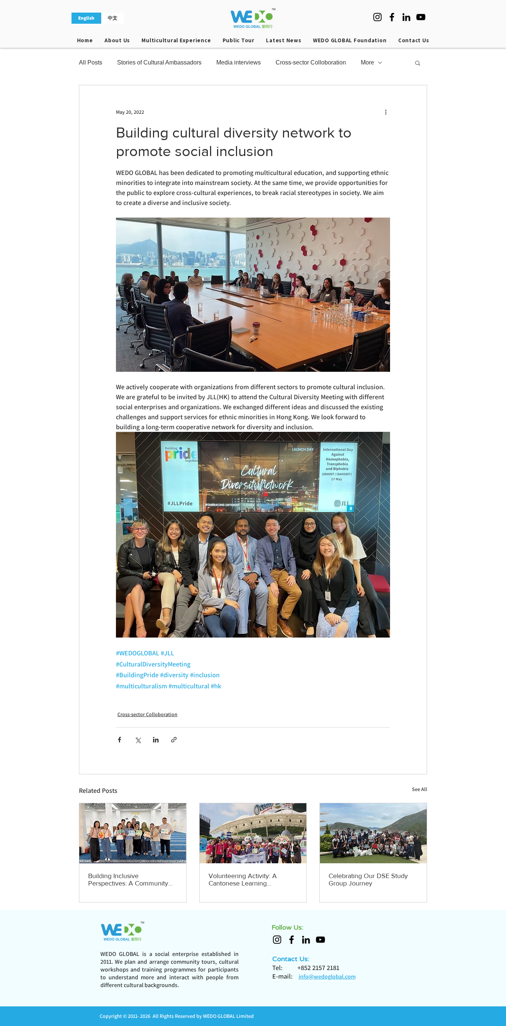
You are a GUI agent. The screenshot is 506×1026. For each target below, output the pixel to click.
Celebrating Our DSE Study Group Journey (368, 879)
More (367, 62)
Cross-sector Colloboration (311, 62)
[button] (417, 63)
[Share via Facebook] (119, 739)
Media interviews (238, 62)
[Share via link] (173, 739)
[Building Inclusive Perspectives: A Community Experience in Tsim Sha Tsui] (132, 833)
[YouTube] (420, 17)
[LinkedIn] (406, 17)
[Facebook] (391, 17)
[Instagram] (377, 17)
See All (419, 789)
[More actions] (385, 111)
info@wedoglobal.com (327, 976)
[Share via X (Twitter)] (137, 739)
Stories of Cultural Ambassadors (159, 62)
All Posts (90, 62)
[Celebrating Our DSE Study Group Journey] (373, 833)
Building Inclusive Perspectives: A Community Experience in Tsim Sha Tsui (129, 879)
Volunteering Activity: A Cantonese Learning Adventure (243, 879)
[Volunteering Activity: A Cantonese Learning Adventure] (253, 833)
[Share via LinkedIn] (155, 739)
